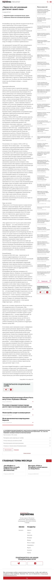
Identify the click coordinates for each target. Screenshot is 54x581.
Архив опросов (27, 453)
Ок (27, 578)
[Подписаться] (11, 389)
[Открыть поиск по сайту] (48, 2)
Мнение (29, 540)
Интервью (29, 537)
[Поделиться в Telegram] (6, 389)
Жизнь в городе (30, 542)
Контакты (21, 530)
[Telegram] (40, 292)
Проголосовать (8, 449)
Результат (16, 449)
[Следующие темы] (50, 460)
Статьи (28, 532)
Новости (29, 530)
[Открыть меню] (51, 2)
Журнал (29, 547)
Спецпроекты (30, 545)
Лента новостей (42, 7)
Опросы (29, 552)
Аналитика (29, 535)
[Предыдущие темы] (47, 460)
